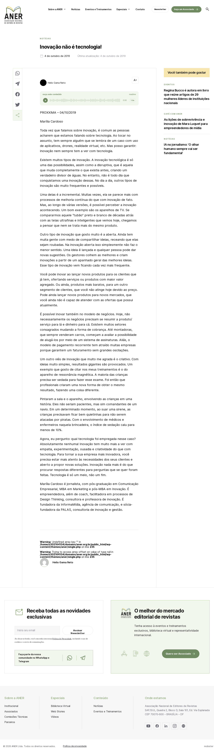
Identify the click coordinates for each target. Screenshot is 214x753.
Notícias (75, 9)
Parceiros (9, 722)
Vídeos (55, 716)
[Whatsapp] (69, 658)
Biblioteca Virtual (60, 706)
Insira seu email (26, 630)
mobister (208, 746)
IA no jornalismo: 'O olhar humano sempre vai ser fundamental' (181, 149)
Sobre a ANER (55, 9)
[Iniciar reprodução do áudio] (45, 100)
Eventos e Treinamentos (98, 9)
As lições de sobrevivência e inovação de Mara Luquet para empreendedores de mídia (186, 124)
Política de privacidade (75, 746)
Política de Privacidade (61, 639)
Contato (140, 9)
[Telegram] (82, 657)
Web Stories (58, 711)
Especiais (122, 9)
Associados (11, 711)
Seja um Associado (184, 9)
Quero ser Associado (178, 653)
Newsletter (160, 9)
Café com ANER (173, 114)
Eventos (169, 84)
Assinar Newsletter (78, 632)
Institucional (11, 706)
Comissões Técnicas (16, 716)
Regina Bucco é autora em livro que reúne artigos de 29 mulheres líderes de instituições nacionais (186, 96)
